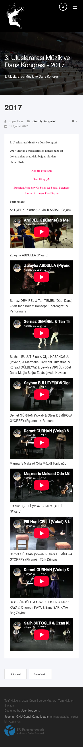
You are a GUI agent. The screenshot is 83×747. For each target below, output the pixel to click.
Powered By (24, 730)
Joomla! (9, 716)
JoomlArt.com (30, 710)
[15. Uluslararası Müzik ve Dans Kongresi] (15, 16)
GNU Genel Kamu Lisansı (32, 716)
